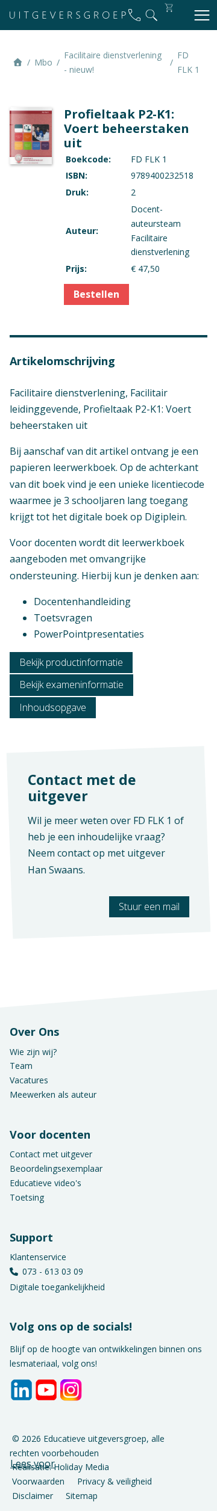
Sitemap (82, 1495)
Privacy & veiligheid (114, 1481)
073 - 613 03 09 (52, 1271)
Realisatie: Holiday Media (60, 1467)
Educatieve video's (45, 1183)
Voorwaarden (38, 1481)
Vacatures (29, 1080)
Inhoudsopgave (52, 707)
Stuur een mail (149, 906)
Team (21, 1065)
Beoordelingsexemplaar (56, 1168)
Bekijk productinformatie (71, 662)
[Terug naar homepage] (68, 15)
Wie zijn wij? (33, 1051)
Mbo (43, 62)
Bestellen (96, 294)
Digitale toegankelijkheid (57, 1287)
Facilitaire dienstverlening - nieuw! (113, 62)
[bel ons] (134, 15)
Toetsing (27, 1197)
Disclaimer (32, 1495)
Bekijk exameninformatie (71, 684)
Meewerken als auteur (53, 1094)
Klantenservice (38, 1257)
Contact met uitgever (51, 1154)
